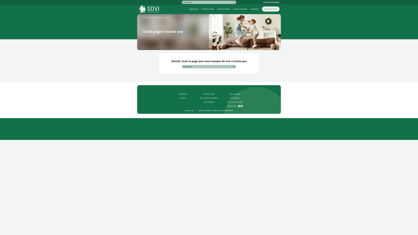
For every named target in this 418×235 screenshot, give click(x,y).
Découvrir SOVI (223, 9)
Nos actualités (209, 102)
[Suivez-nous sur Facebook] (239, 106)
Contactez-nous (270, 9)
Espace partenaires (272, 2)
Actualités (255, 9)
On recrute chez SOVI (235, 102)
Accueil (145, 17)
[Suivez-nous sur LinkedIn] (242, 106)
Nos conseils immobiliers (209, 98)
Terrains (183, 98)
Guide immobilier (240, 9)
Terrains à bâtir (208, 9)
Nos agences (235, 98)
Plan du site (189, 110)
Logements (193, 9)
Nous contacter (235, 94)
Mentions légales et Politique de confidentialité (216, 110)
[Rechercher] (233, 2)
